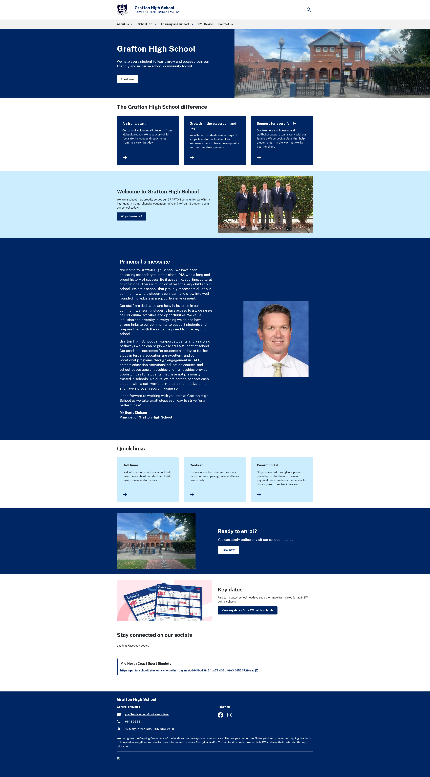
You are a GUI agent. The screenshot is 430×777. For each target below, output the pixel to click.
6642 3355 (132, 721)
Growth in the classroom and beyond (213, 126)
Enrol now (127, 79)
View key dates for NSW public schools (247, 610)
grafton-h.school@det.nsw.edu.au (147, 714)
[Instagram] (230, 716)
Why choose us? (131, 216)
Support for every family (276, 124)
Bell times (130, 465)
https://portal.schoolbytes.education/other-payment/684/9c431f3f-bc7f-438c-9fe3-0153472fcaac (189, 670)
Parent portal (267, 465)
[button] (124, 24)
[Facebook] (220, 716)
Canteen (196, 465)
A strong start (134, 124)
